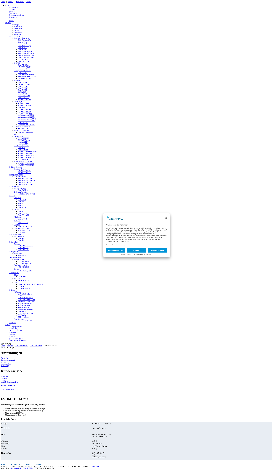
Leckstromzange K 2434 (26, 121)
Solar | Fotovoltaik (20, 177)
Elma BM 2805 (23, 86)
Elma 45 (21, 238)
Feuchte (16, 209)
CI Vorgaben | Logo (16, 338)
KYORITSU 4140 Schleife (27, 151)
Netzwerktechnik (15, 234)
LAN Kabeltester (19, 236)
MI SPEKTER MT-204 (26, 163)
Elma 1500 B (22, 44)
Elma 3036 (21, 107)
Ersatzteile (12, 323)
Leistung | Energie (15, 167)
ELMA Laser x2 (23, 261)
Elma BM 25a (22, 82)
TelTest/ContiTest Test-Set (27, 76)
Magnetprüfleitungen (25, 303)
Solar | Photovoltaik (16, 175)
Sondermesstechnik (15, 257)
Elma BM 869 (23, 90)
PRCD (16, 275)
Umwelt (12, 196)
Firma (7, 5)
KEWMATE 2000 (24, 84)
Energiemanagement (8, 360)
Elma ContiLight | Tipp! (26, 57)
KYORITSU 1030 (24, 100)
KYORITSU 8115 (24, 103)
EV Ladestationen (20, 188)
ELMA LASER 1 (24, 230)
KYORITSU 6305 (24, 171)
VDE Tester (13, 134)
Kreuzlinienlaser (19, 259)
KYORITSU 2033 (24, 111)
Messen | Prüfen (14, 36)
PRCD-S (17, 278)
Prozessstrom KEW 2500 (26, 125)
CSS (35, 468)
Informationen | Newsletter (18, 340)
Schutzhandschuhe (24, 288)
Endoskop (17, 269)
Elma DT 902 (22, 69)
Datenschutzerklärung (16, 15)
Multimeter (17, 80)
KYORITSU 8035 (24, 67)
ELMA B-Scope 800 (25, 271)
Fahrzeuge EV (18, 32)
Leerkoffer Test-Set (24, 78)
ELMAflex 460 (23, 123)
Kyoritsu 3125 (23, 142)
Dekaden (17, 244)
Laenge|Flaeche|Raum (21, 228)
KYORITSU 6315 (24, 173)
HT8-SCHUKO (23, 267)
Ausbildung (18, 34)
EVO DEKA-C (23, 250)
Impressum (20, 2)
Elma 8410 (21, 148)
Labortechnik (13, 242)
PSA (15, 282)
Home (3, 2)
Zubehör (12, 290)
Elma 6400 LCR (23, 98)
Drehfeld (17, 63)
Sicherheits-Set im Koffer (26, 302)
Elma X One (22, 50)
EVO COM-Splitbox (25, 294)
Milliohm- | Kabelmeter (21, 130)
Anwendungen (14, 25)
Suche (28, 2)
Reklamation (13, 332)
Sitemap (12, 11)
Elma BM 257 (23, 88)
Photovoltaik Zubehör (25, 321)
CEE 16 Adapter (23, 317)
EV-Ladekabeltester (20, 192)
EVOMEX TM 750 (24, 182)
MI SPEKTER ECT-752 (26, 194)
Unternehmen (14, 7)
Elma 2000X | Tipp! (24, 46)
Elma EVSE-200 (23, 190)
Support (7, 325)
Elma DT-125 (22, 213)
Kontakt (10, 2)
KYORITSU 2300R (25, 105)
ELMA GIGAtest (24, 140)
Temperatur (17, 198)
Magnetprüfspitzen (24, 305)
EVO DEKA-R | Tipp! (25, 246)
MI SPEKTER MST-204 (26, 165)
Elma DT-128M (23, 215)
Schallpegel (17, 217)
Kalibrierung (13, 328)
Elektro (16, 30)
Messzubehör (18, 296)
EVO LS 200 (22, 73)
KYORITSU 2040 (24, 109)
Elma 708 (21, 202)
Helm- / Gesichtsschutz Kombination (30, 284)
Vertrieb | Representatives (9, 382)
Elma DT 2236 (23, 223)
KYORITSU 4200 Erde (26, 153)
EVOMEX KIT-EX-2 (25, 298)
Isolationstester (19, 136)
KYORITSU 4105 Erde (26, 157)
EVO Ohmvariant (24, 61)
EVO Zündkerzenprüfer (26, 55)
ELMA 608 (22, 200)
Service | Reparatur (15, 330)
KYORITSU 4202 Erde (26, 155)
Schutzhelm (22, 286)
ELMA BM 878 (23, 138)
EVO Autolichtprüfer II (26, 53)
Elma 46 (21, 240)
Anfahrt (12, 9)
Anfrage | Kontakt (15, 327)
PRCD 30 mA (23, 277)
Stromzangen (18, 101)
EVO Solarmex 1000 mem (27, 180)
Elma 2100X (22, 48)
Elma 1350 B (22, 219)
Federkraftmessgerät (20, 265)
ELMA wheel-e (23, 159)
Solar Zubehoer (19, 319)
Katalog (12, 336)
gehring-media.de (15, 468)
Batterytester (13, 252)
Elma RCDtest (23, 150)
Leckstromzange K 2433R (27, 119)
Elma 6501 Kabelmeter (25, 132)
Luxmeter (17, 225)
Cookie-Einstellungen (8, 389)
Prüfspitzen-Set (23, 311)
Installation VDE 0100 (21, 146)
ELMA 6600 (22, 92)
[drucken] (15, 464)
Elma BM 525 (23, 94)
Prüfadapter (17, 292)
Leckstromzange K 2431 (26, 115)
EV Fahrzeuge (14, 186)
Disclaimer (13, 17)
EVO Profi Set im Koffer (26, 300)
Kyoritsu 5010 (23, 128)
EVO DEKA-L (23, 248)
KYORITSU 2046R (25, 113)
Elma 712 (21, 205)
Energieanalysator (20, 169)
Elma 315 (21, 211)
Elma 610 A (22, 207)
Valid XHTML (28, 468)
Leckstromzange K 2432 (26, 117)
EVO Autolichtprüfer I (25, 51)
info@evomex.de (96, 466)
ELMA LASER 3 (24, 232)
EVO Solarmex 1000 (25, 178)
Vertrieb (12, 334)
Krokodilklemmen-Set (25, 309)
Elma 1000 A (22, 42)
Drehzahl (17, 221)
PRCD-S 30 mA (23, 280)
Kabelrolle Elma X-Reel (26, 313)
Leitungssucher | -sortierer (22, 71)
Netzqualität (18, 28)
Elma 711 (21, 203)
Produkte (8, 23)
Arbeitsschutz (14, 273)
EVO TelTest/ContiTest (26, 75)
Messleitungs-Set (23, 307)
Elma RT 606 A (23, 65)
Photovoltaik (18, 26)
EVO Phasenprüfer (24, 40)
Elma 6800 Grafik (24, 96)
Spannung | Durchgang (21, 38)
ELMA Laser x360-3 (25, 263)
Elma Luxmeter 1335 (25, 227)
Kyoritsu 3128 (23, 144)
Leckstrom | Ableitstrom (22, 126)
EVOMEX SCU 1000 (25, 184)
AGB (11, 19)
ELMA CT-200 (23, 59)
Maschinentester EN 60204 (23, 161)
